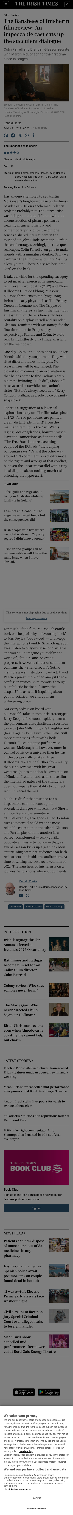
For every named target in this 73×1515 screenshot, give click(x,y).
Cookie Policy (26, 1451)
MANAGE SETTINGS (36, 1508)
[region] (36, 1460)
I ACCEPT (36, 1498)
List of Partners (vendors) (17, 1489)
